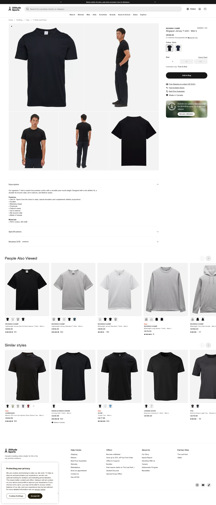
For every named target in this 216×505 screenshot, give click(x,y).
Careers (145, 464)
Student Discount (112, 471)
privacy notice (40, 489)
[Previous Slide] (202, 258)
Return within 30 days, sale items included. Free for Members (107, 2)
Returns (73, 458)
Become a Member (186, 114)
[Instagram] (197, 485)
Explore (143, 15)
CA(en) (193, 9)
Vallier (179, 458)
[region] (30, 482)
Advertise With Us (148, 461)
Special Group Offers (114, 474)
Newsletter (146, 471)
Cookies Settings (16, 496)
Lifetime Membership (196, 104)
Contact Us (75, 474)
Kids (94, 15)
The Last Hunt (182, 454)
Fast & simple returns (176, 88)
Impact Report (147, 458)
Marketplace (75, 467)
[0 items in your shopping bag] (205, 9)
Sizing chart (202, 57)
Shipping (74, 454)
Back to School (124, 15)
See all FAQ (75, 477)
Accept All (35, 496)
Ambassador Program (150, 467)
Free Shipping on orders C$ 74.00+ (182, 84)
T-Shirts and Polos (40, 20)
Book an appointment (79, 471)
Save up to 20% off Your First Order (119, 458)
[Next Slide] (208, 258)
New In (72, 15)
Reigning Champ (173, 28)
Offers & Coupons (113, 461)
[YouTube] (203, 485)
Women (81, 15)
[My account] (199, 9)
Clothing (19, 20)
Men (88, 15)
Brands (113, 15)
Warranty (74, 464)
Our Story (145, 454)
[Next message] (155, 2)
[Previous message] (61, 2)
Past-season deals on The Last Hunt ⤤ (120, 467)
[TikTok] (209, 485)
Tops (27, 20)
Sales (135, 15)
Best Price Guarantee (177, 91)
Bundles (109, 464)
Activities (103, 15)
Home (11, 20)
